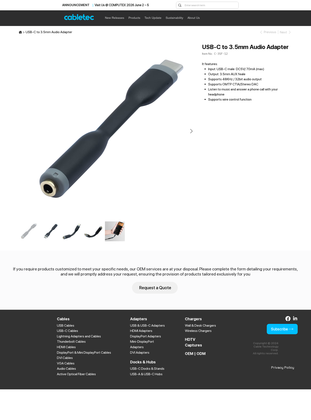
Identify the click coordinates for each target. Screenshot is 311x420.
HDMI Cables (66, 347)
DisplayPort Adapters (145, 336)
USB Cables (65, 325)
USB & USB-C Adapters (147, 325)
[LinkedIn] (295, 318)
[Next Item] (191, 131)
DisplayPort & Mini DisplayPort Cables (84, 352)
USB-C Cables (67, 331)
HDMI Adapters (141, 331)
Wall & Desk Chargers (200, 325)
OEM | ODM (195, 353)
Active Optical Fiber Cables (76, 374)
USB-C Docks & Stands (147, 369)
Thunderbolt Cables (71, 342)
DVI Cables (65, 358)
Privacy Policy (282, 367)
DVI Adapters (139, 352)
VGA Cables (65, 363)
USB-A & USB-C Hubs (146, 374)
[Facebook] (287, 318)
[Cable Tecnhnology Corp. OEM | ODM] (20, 32)
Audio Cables (66, 369)
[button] (134, 18)
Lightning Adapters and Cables (79, 336)
